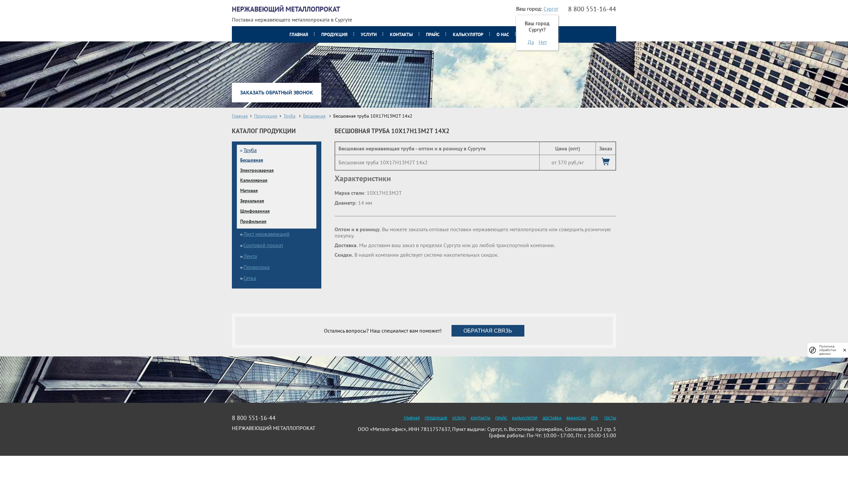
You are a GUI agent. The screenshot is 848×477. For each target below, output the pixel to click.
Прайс (433, 34)
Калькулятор (468, 34)
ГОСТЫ (610, 417)
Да (531, 42)
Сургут (551, 8)
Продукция (334, 34)
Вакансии (576, 417)
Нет (543, 42)
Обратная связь (487, 331)
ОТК (594, 417)
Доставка (552, 417)
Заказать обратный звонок (276, 92)
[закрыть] (844, 349)
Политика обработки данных (827, 349)
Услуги (369, 34)
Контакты (401, 34)
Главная (299, 34)
